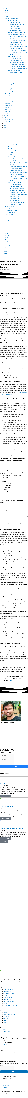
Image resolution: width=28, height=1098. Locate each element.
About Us (5, 8)
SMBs (6, 113)
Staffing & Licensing (10, 80)
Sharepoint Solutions (12, 91)
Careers (5, 125)
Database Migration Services (17, 24)
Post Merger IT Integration (16, 60)
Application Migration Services (15, 30)
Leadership (7, 14)
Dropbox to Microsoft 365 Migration (18, 46)
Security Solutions (11, 95)
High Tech (7, 111)
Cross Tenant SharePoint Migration (18, 68)
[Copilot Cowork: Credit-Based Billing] (14, 823)
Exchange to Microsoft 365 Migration (18, 40)
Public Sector (8, 109)
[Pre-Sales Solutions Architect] (14, 779)
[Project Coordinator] (14, 801)
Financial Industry (9, 101)
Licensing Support (11, 86)
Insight (4, 117)
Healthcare (7, 103)
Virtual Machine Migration (16, 78)
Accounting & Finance (12, 84)
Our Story (7, 10)
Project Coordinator (6, 806)
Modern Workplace (9, 88)
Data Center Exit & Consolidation (18, 76)
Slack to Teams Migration (16, 42)
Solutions (5, 16)
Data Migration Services (14, 22)
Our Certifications (9, 12)
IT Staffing (9, 82)
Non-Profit (7, 107)
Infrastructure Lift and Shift (16, 74)
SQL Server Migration (15, 26)
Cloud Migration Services (14, 70)
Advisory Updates (9, 119)
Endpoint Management (12, 97)
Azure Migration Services (16, 72)
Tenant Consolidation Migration (17, 62)
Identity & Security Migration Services (17, 32)
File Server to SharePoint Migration (18, 50)
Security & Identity (9, 93)
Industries (5, 99)
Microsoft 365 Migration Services (16, 34)
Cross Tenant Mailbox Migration (17, 66)
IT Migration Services (12, 20)
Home (4, 6)
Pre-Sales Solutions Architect (9, 784)
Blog (4, 123)
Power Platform (10, 89)
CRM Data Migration (15, 28)
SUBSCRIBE (14, 1071)
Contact (5, 127)
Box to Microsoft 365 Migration (17, 48)
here (11, 680)
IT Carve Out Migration (15, 58)
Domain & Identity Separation (17, 64)
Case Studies (8, 121)
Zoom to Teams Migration (16, 44)
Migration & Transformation (11, 18)
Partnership (6, 115)
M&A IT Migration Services (14, 56)
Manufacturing (8, 105)
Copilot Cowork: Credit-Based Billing (12, 828)
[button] (14, 131)
